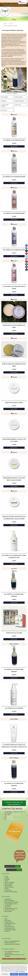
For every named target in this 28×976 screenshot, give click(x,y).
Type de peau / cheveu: (5, 105)
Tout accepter (23, 974)
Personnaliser (5, 974)
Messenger (10, 816)
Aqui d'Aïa (8, 907)
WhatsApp (10, 817)
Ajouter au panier (14, 146)
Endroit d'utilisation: (20, 101)
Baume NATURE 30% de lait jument (14, 402)
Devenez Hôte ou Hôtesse (12, 944)
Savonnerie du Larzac (11, 908)
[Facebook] (26, 245)
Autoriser (17, 866)
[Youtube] (26, 259)
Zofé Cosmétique (9, 900)
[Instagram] (26, 248)
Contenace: (4, 110)
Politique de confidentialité (12, 964)
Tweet (22, 866)
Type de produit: (19, 97)
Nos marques (4, 97)
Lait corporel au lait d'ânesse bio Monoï (14, 213)
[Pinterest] (26, 253)
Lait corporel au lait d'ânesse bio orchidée (14, 176)
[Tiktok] (26, 251)
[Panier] (26, 264)
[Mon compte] (26, 261)
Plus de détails (20, 137)
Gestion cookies (22, 964)
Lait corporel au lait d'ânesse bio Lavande (14, 249)
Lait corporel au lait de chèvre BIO (14, 708)
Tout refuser (14, 974)
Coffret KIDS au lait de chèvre (14, 632)
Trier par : (9, 93)
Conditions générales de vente (17, 962)
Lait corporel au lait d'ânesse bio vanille (14, 140)
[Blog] (26, 267)
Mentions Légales (6, 962)
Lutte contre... (18, 104)
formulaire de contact (13, 819)
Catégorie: (3, 101)
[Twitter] (26, 256)
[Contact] (26, 270)
